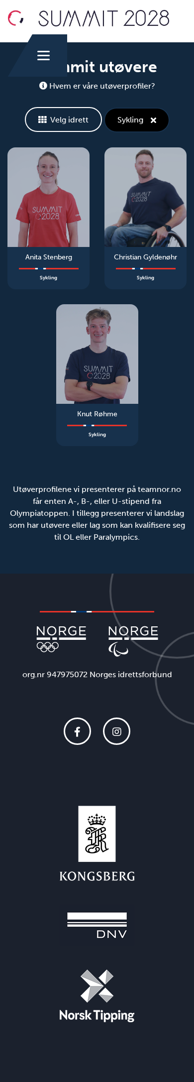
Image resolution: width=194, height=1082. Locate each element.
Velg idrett (69, 119)
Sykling (130, 119)
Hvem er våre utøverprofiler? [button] (101, 86)
